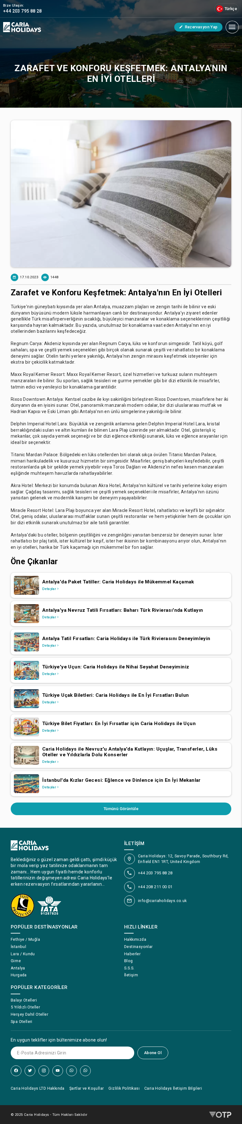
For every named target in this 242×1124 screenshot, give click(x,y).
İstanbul (18, 946)
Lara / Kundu (23, 953)
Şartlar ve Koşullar (86, 1088)
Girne (16, 960)
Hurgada (19, 975)
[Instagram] (43, 1070)
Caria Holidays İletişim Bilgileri (173, 1088)
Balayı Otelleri (24, 1000)
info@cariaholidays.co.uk (162, 900)
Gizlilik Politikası (124, 1088)
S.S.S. (129, 968)
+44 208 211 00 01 (155, 886)
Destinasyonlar (138, 946)
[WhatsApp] (71, 1070)
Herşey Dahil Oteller (29, 1014)
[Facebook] (16, 1070)
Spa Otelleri (21, 1021)
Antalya (18, 968)
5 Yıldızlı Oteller (25, 1007)
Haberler (132, 953)
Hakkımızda (135, 939)
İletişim (131, 975)
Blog (128, 960)
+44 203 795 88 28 (155, 873)
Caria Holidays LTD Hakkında (38, 1088)
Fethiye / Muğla (25, 939)
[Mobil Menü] (232, 27)
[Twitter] (30, 1070)
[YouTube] (57, 1070)
